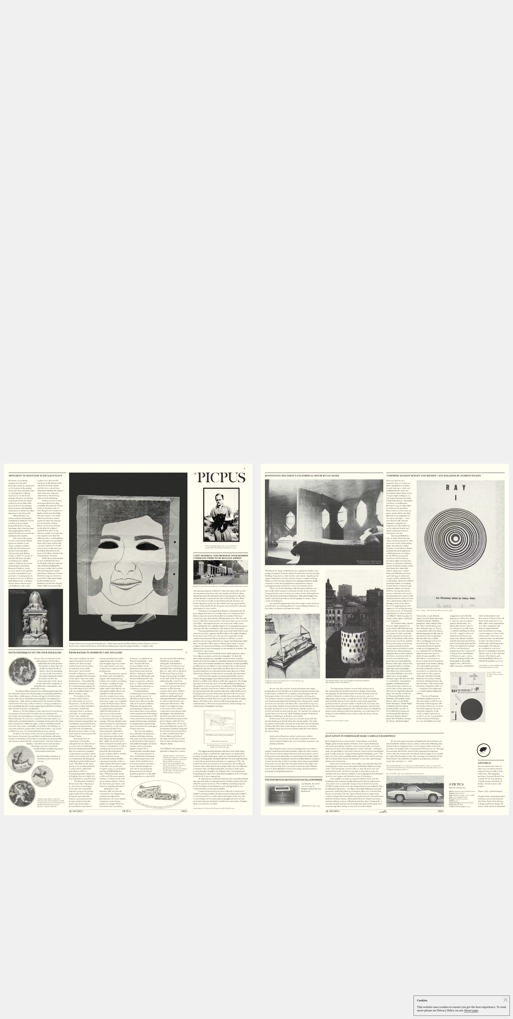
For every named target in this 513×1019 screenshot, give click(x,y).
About (505, 3)
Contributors (468, 3)
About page (471, 1010)
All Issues (447, 3)
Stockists (489, 3)
